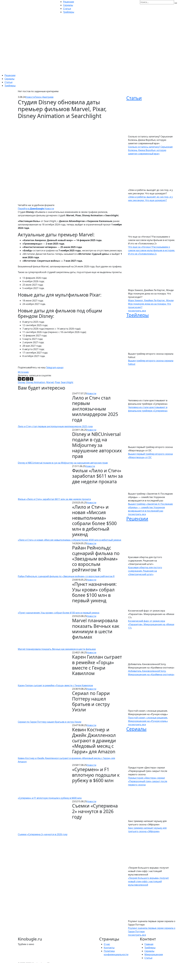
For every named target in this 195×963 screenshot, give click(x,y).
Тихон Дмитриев (44, 97)
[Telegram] (23, 379)
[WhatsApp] (27, 379)
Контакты (109, 947)
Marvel (50, 382)
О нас (107, 944)
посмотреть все (137, 310)
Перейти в (27, 208)
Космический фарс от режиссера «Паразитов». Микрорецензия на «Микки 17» (151, 624)
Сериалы (9, 78)
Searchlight (67, 382)
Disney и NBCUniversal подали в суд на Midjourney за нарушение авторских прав (63, 462)
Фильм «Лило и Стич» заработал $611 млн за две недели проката (54, 499)
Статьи (8, 82)
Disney (21, 382)
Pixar (57, 382)
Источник (23, 372)
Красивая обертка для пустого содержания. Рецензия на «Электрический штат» (145, 571)
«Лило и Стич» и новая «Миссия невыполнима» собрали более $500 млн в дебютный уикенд (69, 539)
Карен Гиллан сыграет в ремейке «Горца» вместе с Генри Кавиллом (55, 685)
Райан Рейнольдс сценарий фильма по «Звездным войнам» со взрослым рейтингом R (66, 576)
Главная (148, 944)
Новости (30, 97)
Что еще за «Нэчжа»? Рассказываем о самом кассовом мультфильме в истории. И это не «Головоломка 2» (151, 250)
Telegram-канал (54, 367)
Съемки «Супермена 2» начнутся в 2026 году (42, 834)
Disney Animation (35, 382)
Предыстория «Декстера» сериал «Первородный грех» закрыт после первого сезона (147, 781)
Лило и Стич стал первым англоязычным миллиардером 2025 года (55, 426)
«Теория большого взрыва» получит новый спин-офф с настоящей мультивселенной (148, 881)
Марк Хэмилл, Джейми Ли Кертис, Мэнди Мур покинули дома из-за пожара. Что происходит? (151, 304)
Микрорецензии (153, 954)
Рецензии (10, 75)
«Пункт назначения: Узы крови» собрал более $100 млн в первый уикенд (58, 612)
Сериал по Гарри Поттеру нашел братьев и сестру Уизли (49, 721)
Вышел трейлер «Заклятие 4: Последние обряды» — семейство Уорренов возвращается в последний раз (150, 507)
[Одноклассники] (31, 379)
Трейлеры (10, 85)
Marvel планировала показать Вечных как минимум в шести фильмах (57, 649)
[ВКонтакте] (19, 379)
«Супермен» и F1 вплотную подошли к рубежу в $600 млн (50, 798)
